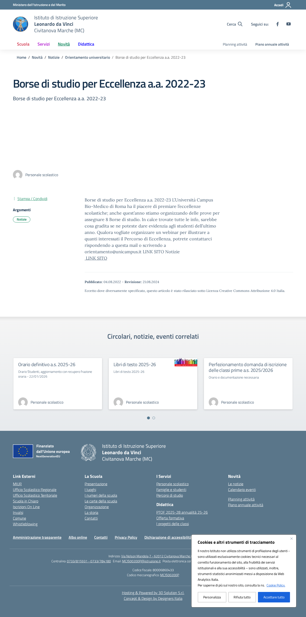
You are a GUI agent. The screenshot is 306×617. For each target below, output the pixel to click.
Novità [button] (64, 44)
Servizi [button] (44, 44)
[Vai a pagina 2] (153, 418)
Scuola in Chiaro (25, 501)
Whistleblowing (25, 524)
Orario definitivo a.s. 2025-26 (46, 364)
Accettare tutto (273, 597)
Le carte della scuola (101, 501)
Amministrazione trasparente (37, 537)
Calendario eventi (242, 489)
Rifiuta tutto (242, 597)
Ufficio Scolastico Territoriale (35, 495)
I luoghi (90, 489)
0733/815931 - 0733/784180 (89, 561)
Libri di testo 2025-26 (135, 364)
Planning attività (235, 44)
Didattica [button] (86, 44)
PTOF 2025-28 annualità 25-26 (182, 512)
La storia (91, 512)
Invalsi (18, 512)
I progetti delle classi (172, 524)
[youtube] (288, 24)
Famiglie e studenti (171, 489)
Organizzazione (97, 507)
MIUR (17, 484)
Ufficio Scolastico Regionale (34, 489)
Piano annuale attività (272, 44)
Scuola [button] (23, 44)
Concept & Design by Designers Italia (153, 598)
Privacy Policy (126, 537)
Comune (19, 518)
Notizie (22, 219)
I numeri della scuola (101, 495)
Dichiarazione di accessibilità (168, 537)
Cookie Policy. (276, 585)
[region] (243, 570)
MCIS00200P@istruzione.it (141, 561)
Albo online (78, 537)
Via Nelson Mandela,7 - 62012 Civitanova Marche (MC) (159, 556)
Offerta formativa (170, 518)
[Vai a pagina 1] (148, 418)
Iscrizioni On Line (26, 507)
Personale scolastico (172, 484)
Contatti (91, 518)
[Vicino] (291, 538)
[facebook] (277, 24)
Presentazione (96, 484)
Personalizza (212, 597)
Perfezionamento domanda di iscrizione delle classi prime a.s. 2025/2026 (248, 367)
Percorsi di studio (169, 495)
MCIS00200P (169, 574)
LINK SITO (96, 258)
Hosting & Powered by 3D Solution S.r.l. (153, 593)
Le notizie (235, 484)
